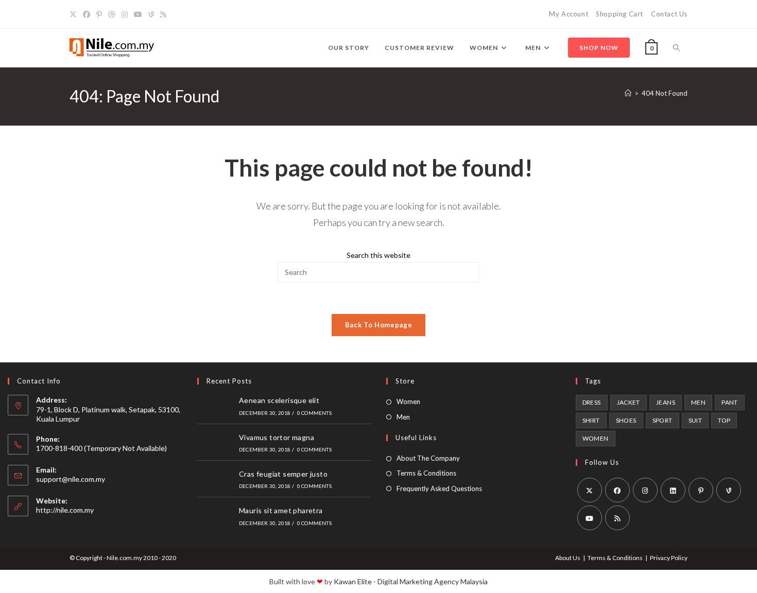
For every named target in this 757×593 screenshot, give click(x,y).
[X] (75, 14)
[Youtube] (138, 14)
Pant (729, 402)
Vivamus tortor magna (276, 437)
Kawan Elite (353, 581)
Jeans (665, 402)
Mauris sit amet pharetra (281, 510)
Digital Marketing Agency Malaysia (432, 581)
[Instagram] (124, 14)
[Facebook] (86, 14)
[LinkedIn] (673, 490)
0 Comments (314, 413)
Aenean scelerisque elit (279, 400)
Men (403, 417)
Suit (695, 420)
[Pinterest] (99, 14)
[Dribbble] (111, 14)
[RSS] (163, 14)
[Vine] (151, 14)
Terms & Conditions (426, 473)
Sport (662, 420)
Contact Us (669, 14)
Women (408, 401)
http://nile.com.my (65, 509)
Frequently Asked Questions (439, 488)
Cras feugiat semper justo (283, 473)
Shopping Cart (619, 14)
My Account (568, 14)
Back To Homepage (378, 325)
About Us (567, 558)
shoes (626, 420)
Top (724, 420)
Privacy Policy (668, 558)
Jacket (628, 402)
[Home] (628, 93)
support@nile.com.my (70, 479)
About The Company (428, 458)
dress (591, 402)
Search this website (378, 255)
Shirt (591, 420)
